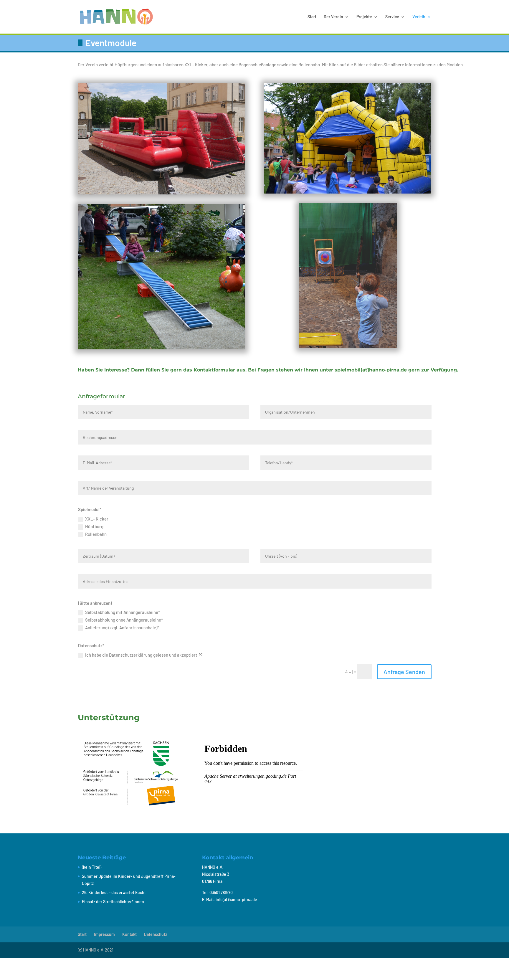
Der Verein (333, 17)
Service (392, 17)
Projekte (364, 17)
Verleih (418, 17)
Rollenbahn (96, 534)
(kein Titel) (91, 867)
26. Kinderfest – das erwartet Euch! (114, 892)
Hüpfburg (94, 526)
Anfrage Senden (404, 671)
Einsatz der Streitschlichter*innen (113, 901)
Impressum (104, 934)
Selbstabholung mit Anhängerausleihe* (122, 612)
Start (312, 17)
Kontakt (129, 934)
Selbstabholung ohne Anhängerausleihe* (124, 619)
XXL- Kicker (96, 518)
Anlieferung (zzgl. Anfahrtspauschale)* (122, 627)
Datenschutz (155, 934)
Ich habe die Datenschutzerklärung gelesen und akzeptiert (141, 655)
